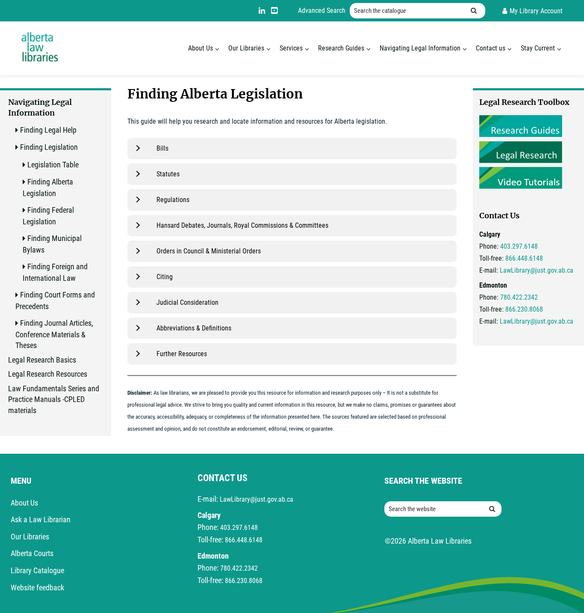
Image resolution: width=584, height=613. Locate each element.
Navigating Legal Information (420, 48)
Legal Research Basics (42, 359)
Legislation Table (53, 164)
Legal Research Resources (47, 373)
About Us (200, 48)
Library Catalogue (37, 570)
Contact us (490, 48)
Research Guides (341, 48)
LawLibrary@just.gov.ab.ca (536, 270)
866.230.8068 (524, 309)
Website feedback (37, 587)
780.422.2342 (519, 297)
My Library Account (536, 11)
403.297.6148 (519, 246)
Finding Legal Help (48, 129)
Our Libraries (246, 48)
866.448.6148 (524, 258)
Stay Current (538, 48)
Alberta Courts (32, 553)
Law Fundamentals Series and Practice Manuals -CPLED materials (53, 399)
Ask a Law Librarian (41, 519)
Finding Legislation (49, 147)
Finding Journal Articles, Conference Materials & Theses (54, 334)
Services (291, 48)
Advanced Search (321, 10)
